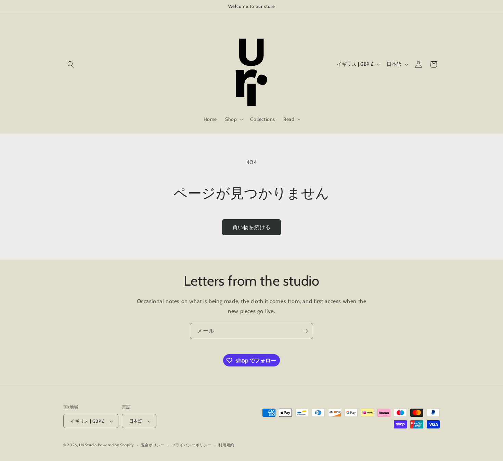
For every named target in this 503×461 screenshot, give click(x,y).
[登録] (305, 331)
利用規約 (226, 445)
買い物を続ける (251, 227)
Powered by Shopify (116, 445)
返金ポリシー (153, 445)
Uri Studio (88, 445)
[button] (70, 64)
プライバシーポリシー (192, 445)
